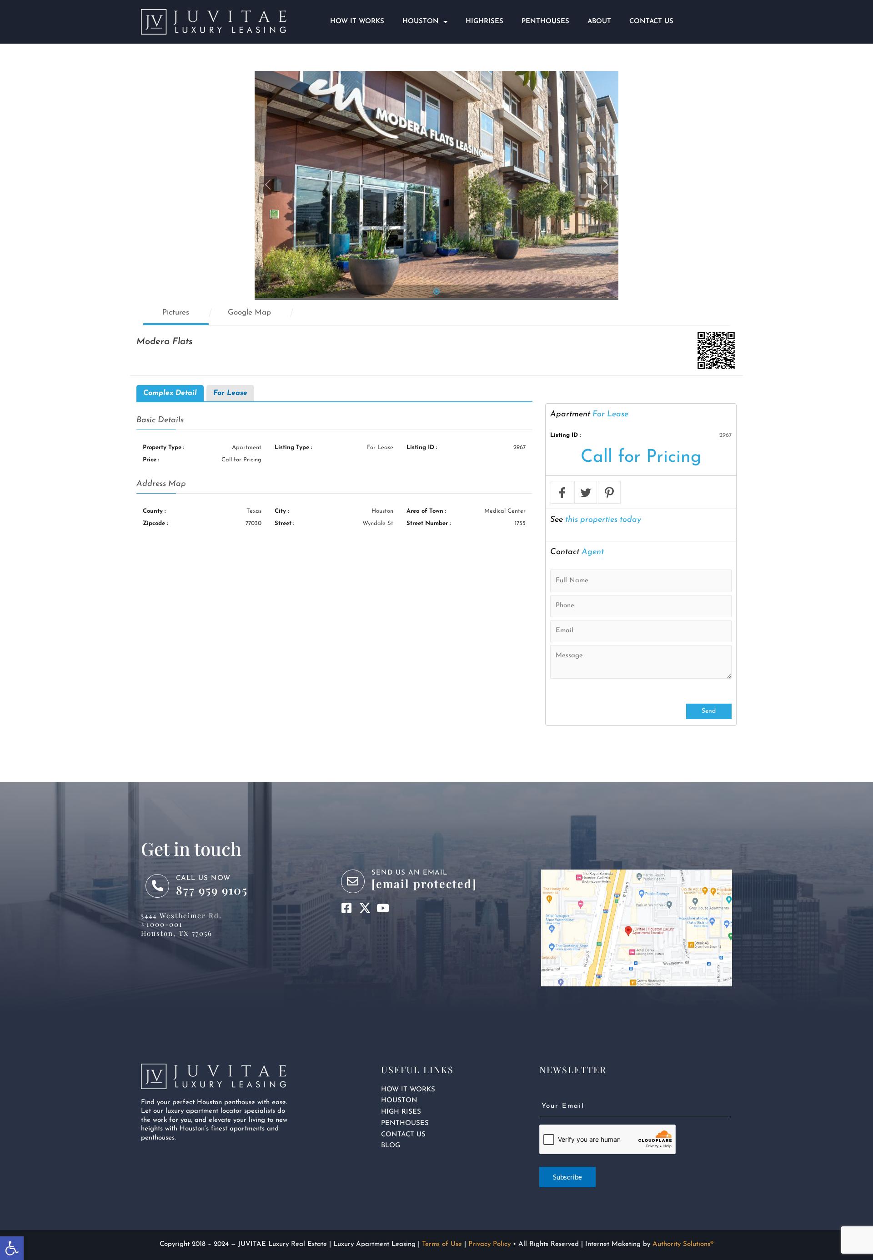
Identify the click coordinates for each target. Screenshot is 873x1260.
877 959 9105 (212, 889)
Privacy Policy (489, 1244)
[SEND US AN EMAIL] (353, 881)
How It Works (357, 21)
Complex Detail (170, 393)
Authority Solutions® (682, 1244)
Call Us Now (203, 878)
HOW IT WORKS (408, 1089)
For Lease (230, 393)
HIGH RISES (401, 1112)
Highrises (484, 21)
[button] (12, 1248)
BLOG (390, 1145)
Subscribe (567, 1177)
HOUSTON (399, 1100)
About (599, 21)
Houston (420, 21)
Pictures (175, 312)
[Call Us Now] (157, 886)
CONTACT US (403, 1134)
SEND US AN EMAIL (409, 873)
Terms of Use (442, 1244)
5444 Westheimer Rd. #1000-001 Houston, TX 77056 (181, 924)
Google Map (249, 312)
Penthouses (545, 21)
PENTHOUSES (405, 1123)
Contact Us (651, 21)
